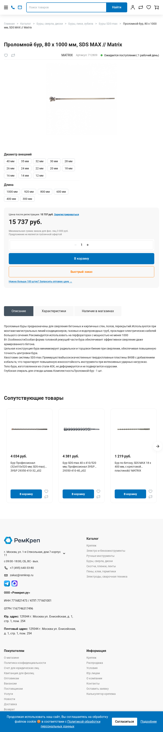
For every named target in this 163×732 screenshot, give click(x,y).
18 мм (68, 168)
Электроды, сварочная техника (106, 576)
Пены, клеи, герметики (101, 571)
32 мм (39, 161)
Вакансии (10, 683)
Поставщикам (13, 688)
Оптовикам (11, 678)
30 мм (54, 161)
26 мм (10, 168)
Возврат (9, 709)
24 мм (25, 168)
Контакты (93, 683)
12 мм (39, 175)
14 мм (25, 175)
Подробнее (149, 721)
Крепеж (91, 545)
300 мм (27, 198)
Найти (116, 7)
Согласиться (124, 721)
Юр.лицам (93, 673)
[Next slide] (157, 446)
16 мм (10, 175)
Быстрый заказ (81, 272)
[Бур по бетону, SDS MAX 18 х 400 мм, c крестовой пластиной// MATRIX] (133, 429)
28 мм (68, 161)
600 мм (61, 191)
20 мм (54, 168)
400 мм (11, 198)
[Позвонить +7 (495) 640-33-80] (13, 7)
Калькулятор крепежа (101, 693)
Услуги (8, 693)
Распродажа (94, 662)
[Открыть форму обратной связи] (20, 7)
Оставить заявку (97, 688)
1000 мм (12, 191)
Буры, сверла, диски (99, 561)
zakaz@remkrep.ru (21, 575)
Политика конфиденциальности (25, 662)
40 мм (10, 161)
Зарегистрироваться (66, 214)
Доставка (10, 704)
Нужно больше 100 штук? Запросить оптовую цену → (40, 281)
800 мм (45, 191)
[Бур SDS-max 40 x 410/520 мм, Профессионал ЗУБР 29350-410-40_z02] (81, 429)
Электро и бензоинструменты (105, 550)
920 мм (29, 191)
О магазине (11, 657)
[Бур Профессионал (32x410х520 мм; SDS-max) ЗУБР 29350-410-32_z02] (29, 429)
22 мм (39, 168)
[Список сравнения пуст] (140, 7)
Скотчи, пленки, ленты (101, 566)
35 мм (25, 161)
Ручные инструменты (100, 555)
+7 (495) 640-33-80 (22, 567)
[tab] (18, 311)
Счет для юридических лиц (21, 668)
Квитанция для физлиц (19, 673)
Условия (92, 668)
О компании (94, 678)
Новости (9, 699)
